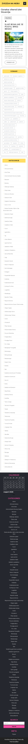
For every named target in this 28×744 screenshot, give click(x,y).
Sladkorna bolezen (10, 387)
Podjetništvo (8, 337)
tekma (6, 146)
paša (5, 121)
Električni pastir (9, 214)
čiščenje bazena (13, 152)
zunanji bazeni (15, 149)
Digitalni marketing (10, 201)
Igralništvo (7, 232)
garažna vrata (20, 88)
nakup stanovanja (9, 106)
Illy (5, 235)
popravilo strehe (8, 128)
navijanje (19, 106)
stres (22, 143)
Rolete (6, 365)
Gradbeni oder (9, 225)
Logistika (7, 290)
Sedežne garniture (10, 376)
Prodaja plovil (8, 340)
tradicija (13, 146)
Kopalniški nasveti (10, 275)
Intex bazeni (14, 91)
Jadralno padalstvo (10, 250)
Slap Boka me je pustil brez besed (14, 26)
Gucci (6, 228)
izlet (22, 94)
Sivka (6, 383)
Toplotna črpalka (9, 420)
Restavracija (8, 358)
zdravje (6, 149)
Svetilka (7, 398)
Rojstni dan (8, 362)
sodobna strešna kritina (10, 140)
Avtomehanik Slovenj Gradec (13, 176)
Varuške (7, 434)
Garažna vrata (8, 221)
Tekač (6, 409)
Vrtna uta (7, 448)
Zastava (7, 456)
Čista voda (7, 190)
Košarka (7, 279)
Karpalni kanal (9, 261)
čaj (5, 152)
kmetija (20, 97)
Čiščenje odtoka (9, 186)
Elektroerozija (8, 217)
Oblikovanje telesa (10, 315)
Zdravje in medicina (10, 459)
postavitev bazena (9, 131)
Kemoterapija (8, 268)
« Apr (13, 494)
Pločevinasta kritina (10, 329)
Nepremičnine (9, 300)
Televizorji (7, 416)
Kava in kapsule (9, 264)
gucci (5, 91)
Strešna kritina (9, 394)
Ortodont (7, 322)
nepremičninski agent (10, 115)
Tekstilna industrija (10, 412)
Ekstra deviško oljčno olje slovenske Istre (11, 209)
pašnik (21, 121)
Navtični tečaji (8, 297)
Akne (6, 165)
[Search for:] (14, 723)
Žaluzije (7, 452)
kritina (19, 100)
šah (22, 152)
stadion (15, 143)
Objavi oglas (8, 308)
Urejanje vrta (8, 427)
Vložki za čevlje (9, 438)
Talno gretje (8, 402)
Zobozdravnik (8, 467)
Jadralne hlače (9, 246)
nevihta (22, 115)
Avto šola (7, 172)
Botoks (7, 183)
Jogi (6, 257)
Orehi (6, 318)
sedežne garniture (9, 137)
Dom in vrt (8, 205)
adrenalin (6, 76)
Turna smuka (8, 423)
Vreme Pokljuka (9, 445)
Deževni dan (8, 197)
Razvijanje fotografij (10, 347)
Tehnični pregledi (9, 405)
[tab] (24, 3)
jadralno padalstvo (9, 97)
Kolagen (7, 272)
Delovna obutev (9, 194)
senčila (20, 137)
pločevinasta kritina (9, 125)
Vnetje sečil (8, 441)
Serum (6, 380)
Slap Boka (8, 18)
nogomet (6, 118)
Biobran (7, 179)
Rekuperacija (8, 355)
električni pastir (8, 88)
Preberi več (9, 62)
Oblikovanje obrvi (10, 311)
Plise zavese (8, 326)
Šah (6, 369)
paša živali (13, 121)
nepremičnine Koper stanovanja (13, 112)
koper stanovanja (9, 100)
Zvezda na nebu (11, 3)
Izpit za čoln (8, 243)
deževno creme (8, 79)
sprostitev (7, 143)
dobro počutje (8, 82)
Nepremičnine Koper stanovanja (14, 304)
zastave (21, 146)
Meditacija (7, 293)
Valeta (6, 430)
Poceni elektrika (9, 333)
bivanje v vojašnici (18, 76)
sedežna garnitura (9, 134)
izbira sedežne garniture (11, 94)
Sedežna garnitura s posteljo (13, 373)
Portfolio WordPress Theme (13, 739)
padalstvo (15, 118)
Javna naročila (9, 253)
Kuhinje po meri (9, 286)
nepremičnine (8, 109)
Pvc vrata (7, 344)
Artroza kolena (9, 168)
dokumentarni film (9, 85)
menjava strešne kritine (10, 103)
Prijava (14, 734)
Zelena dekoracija (10, 463)
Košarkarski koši (9, 282)
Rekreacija (7, 351)
